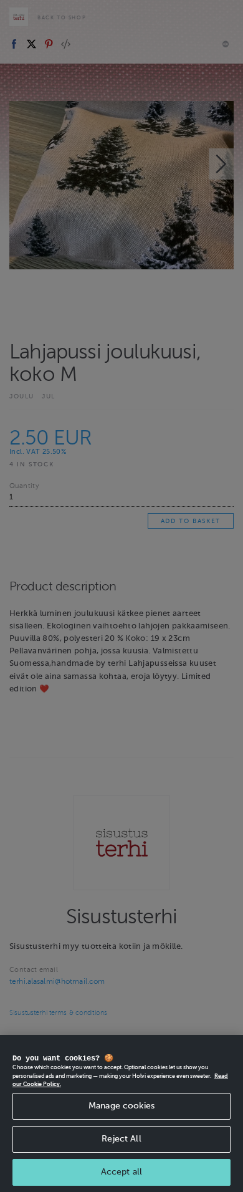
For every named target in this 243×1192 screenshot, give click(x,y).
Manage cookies (121, 1105)
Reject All (121, 1138)
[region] (121, 1113)
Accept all (121, 1171)
